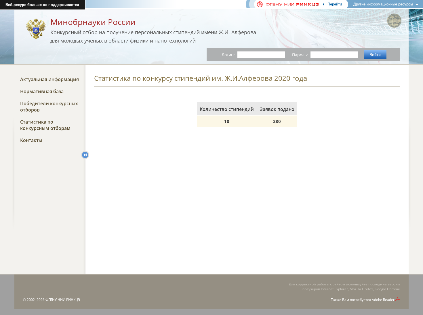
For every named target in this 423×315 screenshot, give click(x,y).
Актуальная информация (49, 79)
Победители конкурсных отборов (49, 106)
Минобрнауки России (93, 21)
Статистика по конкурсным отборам (45, 125)
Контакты (31, 140)
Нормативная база (42, 91)
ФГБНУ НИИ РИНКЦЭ (62, 299)
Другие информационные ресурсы (383, 4)
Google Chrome (387, 289)
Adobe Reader (383, 299)
